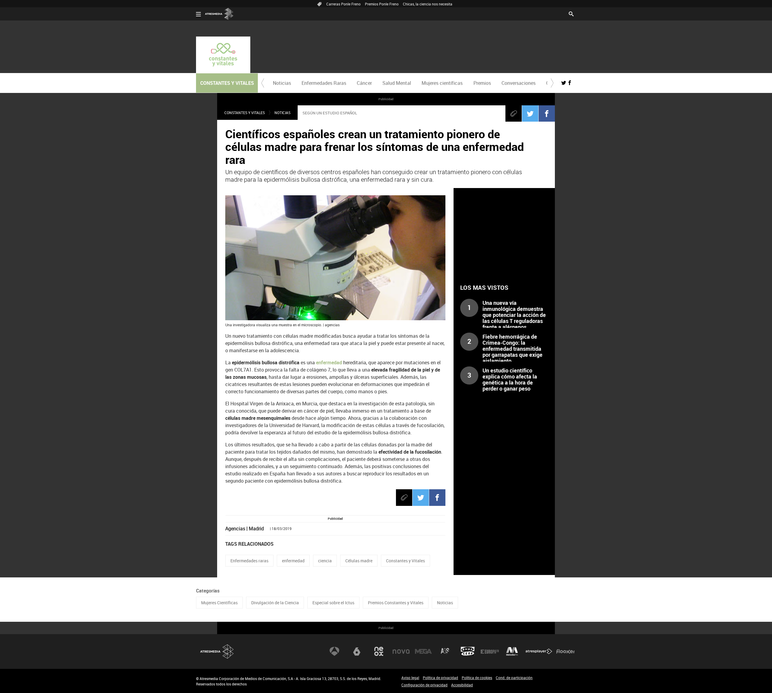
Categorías (208, 590)
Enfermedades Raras (324, 83)
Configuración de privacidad (424, 684)
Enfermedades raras (249, 561)
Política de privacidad (440, 677)
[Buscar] (571, 13)
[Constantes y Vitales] (223, 55)
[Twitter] (530, 113)
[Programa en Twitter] (563, 82)
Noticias (282, 83)
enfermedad (329, 362)
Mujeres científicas (442, 83)
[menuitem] (281, 83)
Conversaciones (518, 83)
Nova (401, 651)
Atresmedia (217, 651)
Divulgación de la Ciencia (275, 602)
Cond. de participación (514, 677)
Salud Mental (396, 83)
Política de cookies (477, 677)
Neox (379, 651)
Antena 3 (334, 651)
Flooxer (565, 651)
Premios (482, 83)
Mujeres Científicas (219, 602)
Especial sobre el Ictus (333, 602)
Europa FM (490, 651)
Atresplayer (538, 651)
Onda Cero (468, 651)
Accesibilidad (462, 684)
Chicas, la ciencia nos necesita (427, 4)
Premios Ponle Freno (382, 4)
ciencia (325, 561)
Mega (423, 651)
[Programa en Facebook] (569, 82)
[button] (262, 83)
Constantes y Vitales (244, 112)
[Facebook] (547, 113)
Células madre (358, 561)
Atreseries (445, 651)
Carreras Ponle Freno (343, 4)
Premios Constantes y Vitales (395, 602)
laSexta (357, 651)
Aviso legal (410, 677)
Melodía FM (512, 651)
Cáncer (364, 83)
